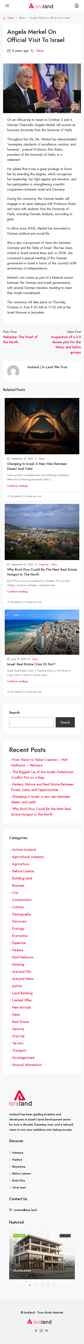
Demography (21, 914)
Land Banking (22, 993)
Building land (22, 878)
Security (18, 1029)
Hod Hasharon (23, 957)
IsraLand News (22, 978)
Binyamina (18, 1166)
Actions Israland (24, 849)
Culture (17, 907)
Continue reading (17, 486)
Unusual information (27, 1064)
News (22, 18)
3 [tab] (44, 1287)
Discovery (19, 921)
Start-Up (18, 1036)
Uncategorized (23, 1057)
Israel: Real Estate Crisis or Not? (31, 664)
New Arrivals (21, 1007)
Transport (19, 1050)
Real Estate (20, 1021)
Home (11, 18)
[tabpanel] (42, 1254)
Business (18, 885)
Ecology (18, 928)
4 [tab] (50, 1287)
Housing (18, 964)
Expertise (44, 564)
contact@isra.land (25, 1210)
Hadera (17, 950)
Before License (23, 871)
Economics (20, 935)
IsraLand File (21, 971)
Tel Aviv (18, 1043)
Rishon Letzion (21, 1173)
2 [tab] (38, 1287)
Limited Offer (22, 1000)
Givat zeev (19, 1187)
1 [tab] (32, 1287)
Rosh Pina (18, 1180)
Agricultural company (28, 856)
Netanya (17, 1153)
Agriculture (20, 864)
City (15, 892)
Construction (22, 900)
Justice (17, 986)
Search (14, 712)
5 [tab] (56, 1287)
